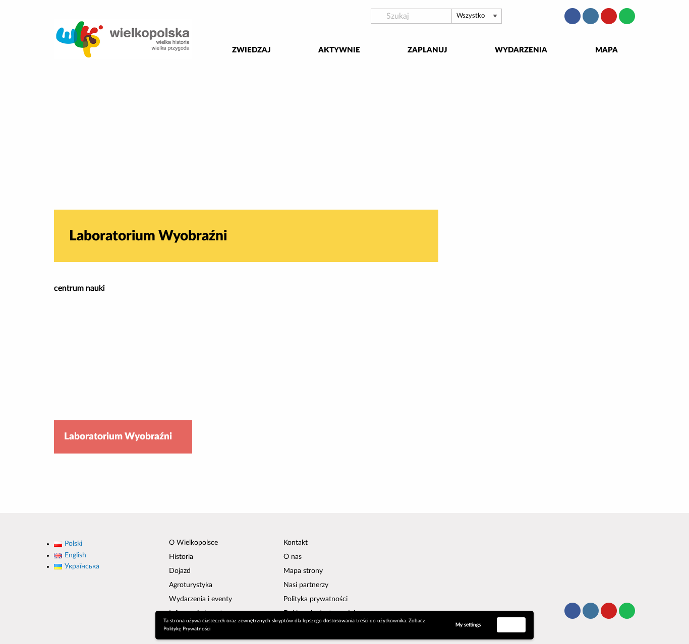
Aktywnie (339, 50)
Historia (181, 556)
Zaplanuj (427, 50)
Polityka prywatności (315, 599)
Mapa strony (303, 570)
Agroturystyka (190, 585)
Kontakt (295, 542)
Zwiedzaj (251, 50)
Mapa (606, 50)
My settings (468, 624)
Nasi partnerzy (305, 585)
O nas (292, 556)
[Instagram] (591, 16)
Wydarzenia (521, 50)
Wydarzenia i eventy (200, 599)
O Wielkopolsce (193, 542)
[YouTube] (609, 16)
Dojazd (180, 570)
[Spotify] (627, 16)
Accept (511, 624)
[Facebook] (572, 16)
